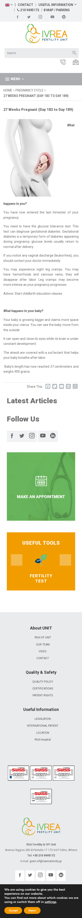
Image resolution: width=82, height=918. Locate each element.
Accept (13, 910)
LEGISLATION (43, 718)
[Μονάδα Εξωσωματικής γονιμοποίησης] (41, 34)
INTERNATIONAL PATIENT (42, 725)
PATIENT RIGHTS (43, 695)
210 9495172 (29, 10)
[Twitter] (29, 17)
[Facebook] (17, 17)
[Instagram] (40, 17)
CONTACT (25, 5)
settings (50, 902)
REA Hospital (43, 739)
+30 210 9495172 (44, 855)
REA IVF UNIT (43, 637)
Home (7, 90)
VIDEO (43, 651)
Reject (32, 910)
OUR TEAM (43, 644)
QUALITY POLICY (42, 681)
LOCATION (42, 732)
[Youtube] (52, 17)
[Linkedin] (64, 17)
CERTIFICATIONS (42, 688)
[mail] (73, 62)
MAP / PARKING (58, 10)
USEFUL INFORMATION (55, 5)
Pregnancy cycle (29, 90)
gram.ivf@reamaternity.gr (46, 861)
